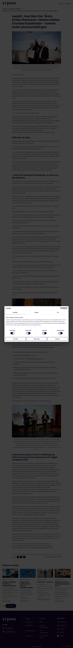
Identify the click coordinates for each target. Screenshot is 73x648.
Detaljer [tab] (36, 312)
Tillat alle (57, 338)
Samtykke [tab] (15, 312)
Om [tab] (58, 312)
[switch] (28, 333)
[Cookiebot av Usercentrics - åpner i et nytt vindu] (61, 308)
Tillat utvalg (36, 338)
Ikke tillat (15, 338)
